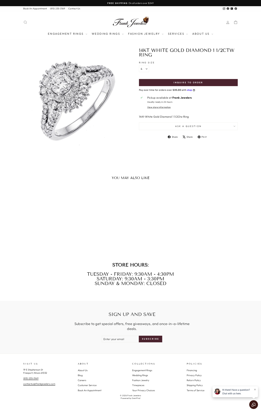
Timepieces (138, 385)
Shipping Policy (195, 385)
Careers (82, 380)
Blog (80, 375)
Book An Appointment (35, 8)
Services (176, 33)
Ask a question (188, 126)
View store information (159, 107)
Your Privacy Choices (143, 390)
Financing (192, 370)
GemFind (136, 398)
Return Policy (194, 380)
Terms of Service (196, 390)
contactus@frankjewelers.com (39, 383)
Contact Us (74, 8)
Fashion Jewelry (144, 33)
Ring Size (147, 62)
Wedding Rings (106, 33)
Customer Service (87, 385)
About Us (201, 33)
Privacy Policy (194, 375)
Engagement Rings (66, 33)
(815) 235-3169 (57, 8)
